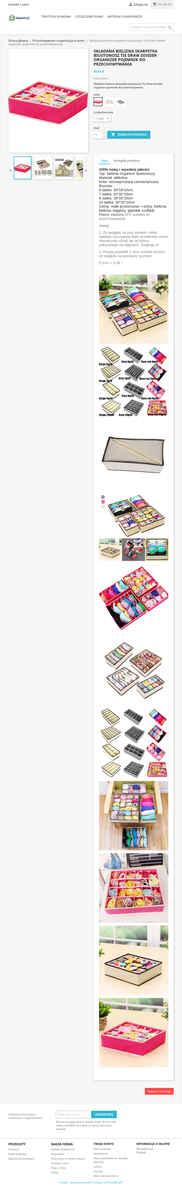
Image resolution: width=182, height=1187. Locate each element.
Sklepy (55, 1172)
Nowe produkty (17, 1154)
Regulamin (57, 1154)
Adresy (98, 1166)
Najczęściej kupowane (21, 1158)
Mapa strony (58, 1168)
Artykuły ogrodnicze (125, 17)
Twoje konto (104, 1144)
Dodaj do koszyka (128, 134)
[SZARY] (120, 101)
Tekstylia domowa (56, 17)
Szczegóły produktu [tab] (127, 160)
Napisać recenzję (159, 1091)
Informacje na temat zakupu (68, 1158)
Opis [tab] (105, 160)
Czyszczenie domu (89, 17)
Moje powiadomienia (106, 1176)
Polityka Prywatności (63, 1149)
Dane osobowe (102, 1149)
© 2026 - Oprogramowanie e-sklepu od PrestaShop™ (91, 1182)
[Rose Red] (98, 101)
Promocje (13, 1149)
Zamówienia (101, 1153)
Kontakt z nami (18, 4)
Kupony (98, 1171)
